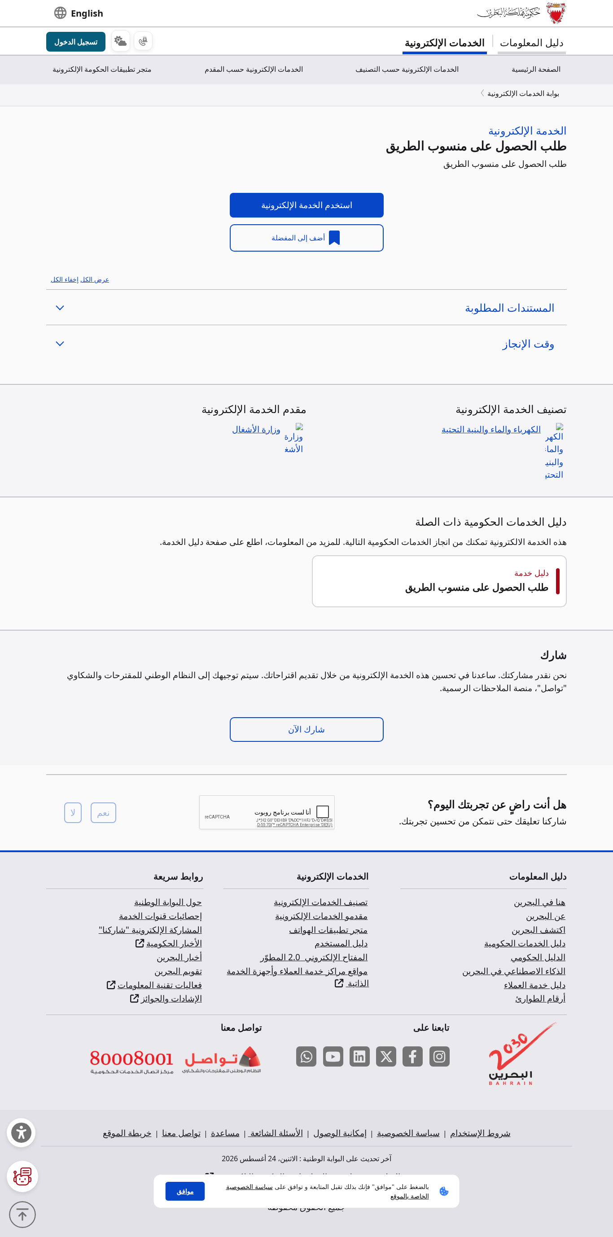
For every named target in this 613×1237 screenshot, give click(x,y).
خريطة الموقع (127, 1133)
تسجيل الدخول (75, 42)
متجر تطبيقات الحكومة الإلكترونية (102, 69)
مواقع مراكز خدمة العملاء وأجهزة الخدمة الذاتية (298, 977)
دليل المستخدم (341, 943)
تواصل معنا (181, 1133)
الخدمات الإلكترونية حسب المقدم (254, 69)
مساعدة (225, 1133)
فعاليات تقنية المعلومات (160, 985)
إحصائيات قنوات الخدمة (160, 916)
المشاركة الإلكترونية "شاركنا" (150, 930)
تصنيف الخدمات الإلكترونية (321, 902)
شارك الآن (306, 729)
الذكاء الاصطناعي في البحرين (513, 971)
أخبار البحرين (179, 957)
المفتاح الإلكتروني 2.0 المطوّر (314, 957)
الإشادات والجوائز (171, 998)
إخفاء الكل (65, 279)
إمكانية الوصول (340, 1133)
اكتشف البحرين (538, 930)
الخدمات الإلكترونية (445, 42)
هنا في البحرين (539, 902)
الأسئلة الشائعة (275, 1133)
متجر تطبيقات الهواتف (328, 930)
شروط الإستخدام (480, 1133)
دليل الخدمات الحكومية (524, 943)
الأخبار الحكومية (174, 943)
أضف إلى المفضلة (299, 238)
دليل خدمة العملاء (534, 985)
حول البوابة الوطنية (168, 902)
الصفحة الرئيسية (536, 69)
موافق (185, 1191)
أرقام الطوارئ (540, 998)
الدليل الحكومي (538, 957)
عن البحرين (545, 916)
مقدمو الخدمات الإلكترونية (321, 916)
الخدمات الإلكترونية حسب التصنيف (407, 69)
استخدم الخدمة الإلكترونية (306, 205)
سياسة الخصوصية (408, 1133)
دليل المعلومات (532, 42)
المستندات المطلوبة (510, 307)
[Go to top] (24, 1214)
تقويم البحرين (178, 971)
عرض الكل (94, 279)
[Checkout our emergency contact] (143, 40)
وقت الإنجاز (529, 343)
